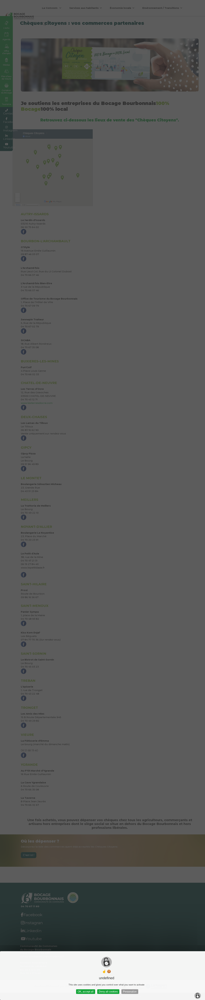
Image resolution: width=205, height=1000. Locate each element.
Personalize (130, 991)
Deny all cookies (108, 991)
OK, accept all (86, 991)
